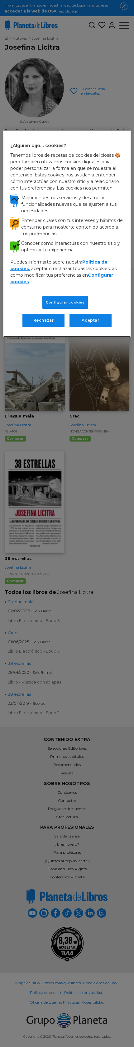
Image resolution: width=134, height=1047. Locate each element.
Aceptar (90, 320)
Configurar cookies (65, 302)
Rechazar (43, 320)
